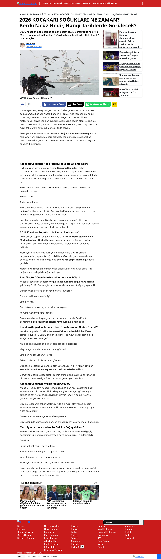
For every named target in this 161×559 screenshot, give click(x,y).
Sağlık (74, 535)
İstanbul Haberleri (107, 532)
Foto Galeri (103, 541)
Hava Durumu (51, 529)
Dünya (74, 529)
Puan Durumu (51, 535)
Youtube (129, 529)
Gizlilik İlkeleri (24, 535)
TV (99, 538)
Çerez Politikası (25, 532)
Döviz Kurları (50, 538)
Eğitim (74, 532)
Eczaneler (49, 532)
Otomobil (75, 541)
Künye (20, 526)
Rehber (101, 526)
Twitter (128, 535)
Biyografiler (103, 535)
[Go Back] (159, 556)
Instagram (130, 526)
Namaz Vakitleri (52, 526)
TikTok (128, 532)
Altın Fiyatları (50, 541)
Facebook (129, 538)
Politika (74, 526)
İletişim (21, 529)
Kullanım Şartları (25, 538)
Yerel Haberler (105, 529)
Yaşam (47, 14)
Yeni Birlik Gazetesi (31, 14)
